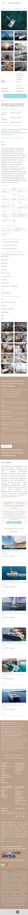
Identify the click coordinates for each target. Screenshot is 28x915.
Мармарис (4, 797)
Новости (3, 773)
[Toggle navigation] (3, 3)
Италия (4, 88)
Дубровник (4, 795)
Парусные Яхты (19, 768)
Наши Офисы (19, 793)
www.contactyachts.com (7, 732)
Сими (2, 793)
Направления (5, 775)
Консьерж (18, 773)
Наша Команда (19, 791)
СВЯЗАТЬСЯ (14, 522)
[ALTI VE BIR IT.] (14, 912)
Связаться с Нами (20, 804)
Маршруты (4, 782)
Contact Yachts (14, 3)
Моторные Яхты (20, 766)
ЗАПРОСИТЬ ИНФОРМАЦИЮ (15, 96)
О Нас (2, 772)
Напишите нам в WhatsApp (12, 841)
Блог (2, 781)
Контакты (18, 795)
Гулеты (17, 771)
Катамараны (17, 8)
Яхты (10, 8)
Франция (5, 91)
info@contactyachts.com (8, 813)
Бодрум (3, 791)
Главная (3, 8)
